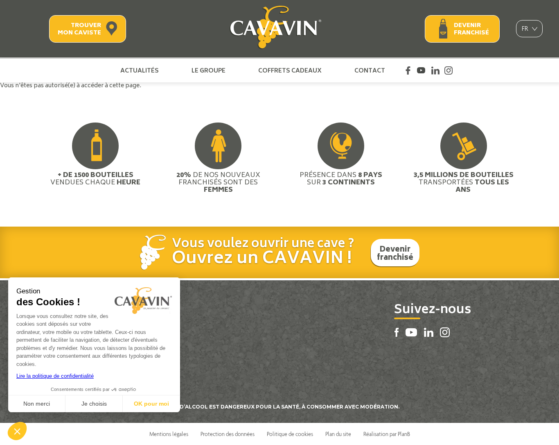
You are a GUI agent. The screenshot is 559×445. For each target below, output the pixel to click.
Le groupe (208, 70)
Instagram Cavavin (448, 70)
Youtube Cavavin (421, 70)
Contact (369, 70)
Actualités (139, 70)
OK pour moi (151, 403)
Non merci (36, 403)
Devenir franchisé (471, 29)
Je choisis (94, 403)
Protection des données (228, 434)
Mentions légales (168, 434)
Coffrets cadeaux (290, 70)
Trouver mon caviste (79, 29)
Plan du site (338, 434)
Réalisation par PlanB (386, 434)
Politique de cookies (290, 434)
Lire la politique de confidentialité (55, 376)
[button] (17, 431)
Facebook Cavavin (408, 70)
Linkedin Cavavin (435, 70)
